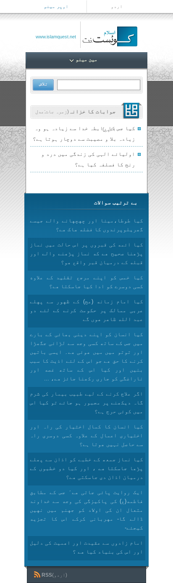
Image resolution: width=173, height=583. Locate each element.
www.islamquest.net (56, 36)
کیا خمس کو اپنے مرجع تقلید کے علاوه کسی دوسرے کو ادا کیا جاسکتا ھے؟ (86, 281)
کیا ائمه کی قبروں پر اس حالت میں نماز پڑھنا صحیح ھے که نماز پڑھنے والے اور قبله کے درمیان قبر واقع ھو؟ (86, 253)
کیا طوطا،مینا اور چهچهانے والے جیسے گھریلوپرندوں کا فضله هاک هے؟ (86, 225)
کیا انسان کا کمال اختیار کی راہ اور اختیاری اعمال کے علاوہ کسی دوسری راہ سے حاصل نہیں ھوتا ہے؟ (86, 435)
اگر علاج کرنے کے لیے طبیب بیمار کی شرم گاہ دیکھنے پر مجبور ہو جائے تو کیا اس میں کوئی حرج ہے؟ (86, 402)
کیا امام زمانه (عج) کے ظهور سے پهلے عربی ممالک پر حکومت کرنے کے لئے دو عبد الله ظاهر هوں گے (86, 310)
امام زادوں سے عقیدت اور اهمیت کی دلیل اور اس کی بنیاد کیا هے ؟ (86, 547)
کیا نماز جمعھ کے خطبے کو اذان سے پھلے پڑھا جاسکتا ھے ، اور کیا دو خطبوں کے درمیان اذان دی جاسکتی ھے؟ (86, 468)
